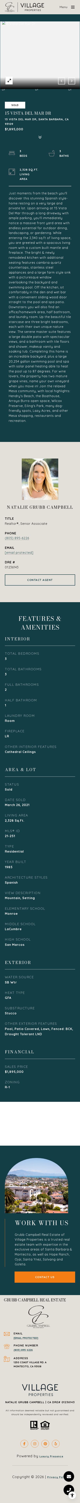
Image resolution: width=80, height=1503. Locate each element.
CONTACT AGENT (40, 580)
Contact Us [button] (45, 1277)
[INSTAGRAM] (35, 1444)
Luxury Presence (51, 1456)
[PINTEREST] (45, 1444)
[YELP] (56, 1444)
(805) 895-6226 (17, 538)
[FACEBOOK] (24, 1444)
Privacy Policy (57, 1477)
